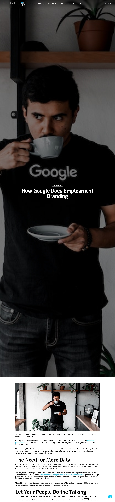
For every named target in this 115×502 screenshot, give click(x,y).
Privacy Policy (94, 500)
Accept (87, 500)
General (57, 185)
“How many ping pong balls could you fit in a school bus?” (62, 475)
